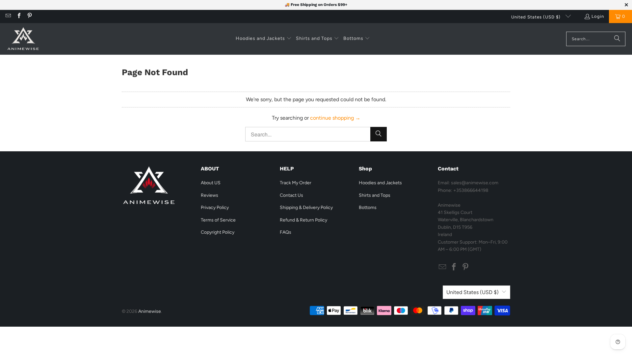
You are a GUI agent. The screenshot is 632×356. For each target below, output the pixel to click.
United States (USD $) (536, 17)
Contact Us (291, 195)
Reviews (209, 195)
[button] (264, 38)
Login (598, 16)
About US (211, 183)
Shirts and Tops (374, 195)
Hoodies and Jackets (380, 183)
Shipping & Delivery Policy (306, 207)
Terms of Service (218, 220)
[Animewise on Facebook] (18, 16)
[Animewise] (23, 38)
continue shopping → (335, 118)
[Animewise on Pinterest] (29, 16)
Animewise (149, 311)
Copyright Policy (217, 232)
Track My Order (295, 183)
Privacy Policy (215, 207)
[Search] (617, 39)
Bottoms (368, 207)
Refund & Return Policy (303, 220)
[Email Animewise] (8, 16)
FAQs (285, 232)
